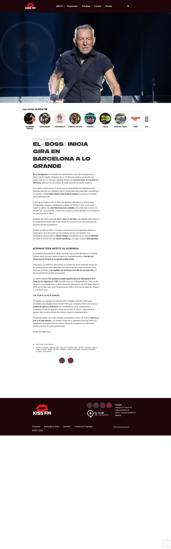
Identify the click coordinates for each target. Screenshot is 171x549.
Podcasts (97, 6)
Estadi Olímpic (60, 349)
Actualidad (86, 6)
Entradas (108, 6)
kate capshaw (74, 349)
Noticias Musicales (45, 344)
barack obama (42, 347)
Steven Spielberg (44, 351)
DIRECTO (59, 6)
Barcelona (54, 347)
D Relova (57, 139)
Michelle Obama (88, 349)
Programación (72, 6)
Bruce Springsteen (69, 347)
